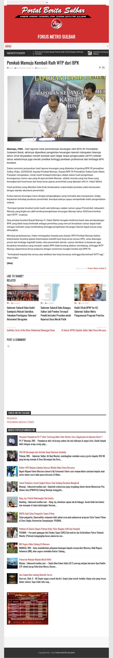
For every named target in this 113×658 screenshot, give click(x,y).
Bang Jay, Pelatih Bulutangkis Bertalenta (36, 498)
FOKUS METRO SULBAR (56, 36)
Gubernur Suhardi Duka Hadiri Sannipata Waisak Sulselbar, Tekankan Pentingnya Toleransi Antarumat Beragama (21, 313)
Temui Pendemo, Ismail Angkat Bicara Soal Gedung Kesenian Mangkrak (49, 483)
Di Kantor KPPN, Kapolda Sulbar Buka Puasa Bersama (83, 330)
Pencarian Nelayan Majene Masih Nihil (35, 559)
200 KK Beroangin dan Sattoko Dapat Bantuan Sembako (42, 452)
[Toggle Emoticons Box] (8, 346)
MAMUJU (30, 68)
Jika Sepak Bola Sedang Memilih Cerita (35, 574)
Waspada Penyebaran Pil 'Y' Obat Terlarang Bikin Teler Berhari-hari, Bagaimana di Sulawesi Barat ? (61, 437)
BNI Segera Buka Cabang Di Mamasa (34, 544)
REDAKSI (12, 418)
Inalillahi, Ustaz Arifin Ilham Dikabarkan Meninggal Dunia (31, 330)
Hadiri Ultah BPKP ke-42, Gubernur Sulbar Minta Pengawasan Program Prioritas (89, 311)
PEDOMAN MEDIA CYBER (20, 422)
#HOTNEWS (21, 68)
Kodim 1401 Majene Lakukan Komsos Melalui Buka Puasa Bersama (47, 467)
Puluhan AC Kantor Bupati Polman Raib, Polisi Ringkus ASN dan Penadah (54, 53)
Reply (11, 68)
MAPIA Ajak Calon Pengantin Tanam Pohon (36, 513)
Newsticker (16, 53)
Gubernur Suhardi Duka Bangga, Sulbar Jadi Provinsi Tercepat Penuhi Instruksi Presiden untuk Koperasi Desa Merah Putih (56, 313)
